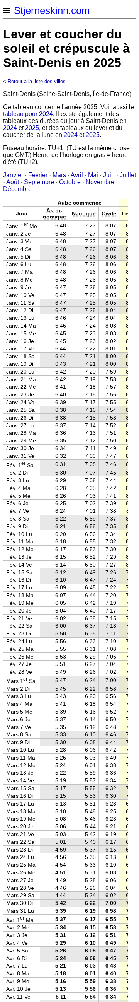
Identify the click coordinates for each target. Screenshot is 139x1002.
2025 (32, 128)
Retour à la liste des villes (37, 81)
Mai (93, 175)
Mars (59, 175)
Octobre (70, 182)
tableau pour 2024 (28, 114)
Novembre (100, 182)
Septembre (39, 182)
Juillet (128, 175)
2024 (10, 128)
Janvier (13, 175)
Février (37, 175)
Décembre (17, 189)
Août (12, 182)
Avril (77, 175)
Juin (109, 175)
